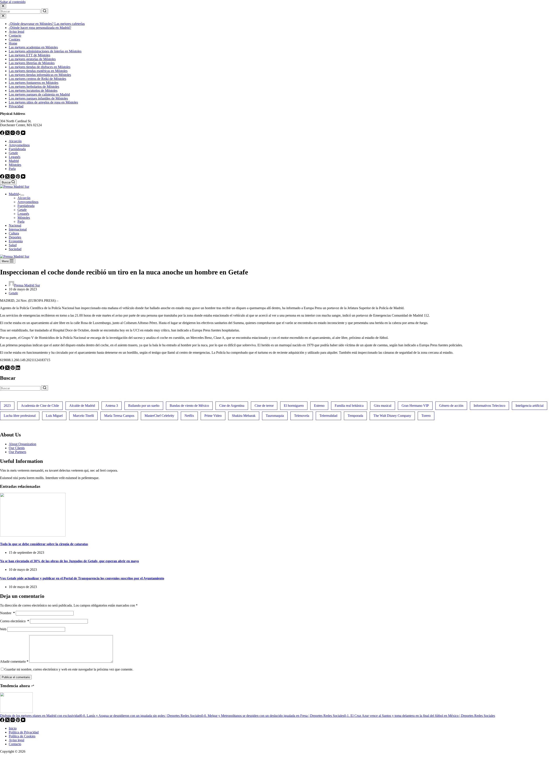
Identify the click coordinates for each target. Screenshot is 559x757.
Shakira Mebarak (243, 415)
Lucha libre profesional (20, 415)
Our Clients (17, 448)
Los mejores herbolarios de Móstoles (34, 86)
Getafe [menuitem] (13, 153)
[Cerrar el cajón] (3, 16)
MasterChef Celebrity (159, 415)
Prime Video (213, 415)
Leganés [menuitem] (14, 157)
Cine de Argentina (231, 405)
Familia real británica (349, 405)
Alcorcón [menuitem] (15, 141)
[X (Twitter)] (7, 134)
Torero (426, 415)
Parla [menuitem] (12, 169)
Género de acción (451, 405)
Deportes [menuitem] (15, 237)
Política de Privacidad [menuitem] (24, 732)
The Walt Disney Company (392, 415)
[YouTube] (23, 134)
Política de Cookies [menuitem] (22, 736)
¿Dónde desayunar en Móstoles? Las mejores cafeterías (47, 24)
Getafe (13, 293)
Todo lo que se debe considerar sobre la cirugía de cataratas (44, 544)
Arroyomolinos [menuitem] (19, 145)
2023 (7, 405)
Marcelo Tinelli (83, 415)
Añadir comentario (14, 661)
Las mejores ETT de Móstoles (29, 55)
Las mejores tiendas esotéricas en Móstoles (38, 71)
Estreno (319, 405)
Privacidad (16, 106)
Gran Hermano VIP (415, 405)
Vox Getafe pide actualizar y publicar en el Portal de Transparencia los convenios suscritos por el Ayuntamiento (82, 578)
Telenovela (301, 415)
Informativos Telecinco (489, 405)
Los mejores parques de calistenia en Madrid (39, 94)
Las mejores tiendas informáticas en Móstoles (40, 75)
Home (13, 43)
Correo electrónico (14, 621)
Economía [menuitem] (16, 241)
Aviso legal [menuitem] (16, 740)
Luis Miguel (54, 415)
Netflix (189, 415)
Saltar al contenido (13, 2)
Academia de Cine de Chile (40, 405)
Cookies (14, 39)
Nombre (7, 613)
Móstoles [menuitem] (15, 165)
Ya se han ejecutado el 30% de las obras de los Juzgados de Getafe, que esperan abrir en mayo (69, 561)
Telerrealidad (328, 415)
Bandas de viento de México (189, 405)
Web (3, 629)
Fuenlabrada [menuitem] (17, 149)
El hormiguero (294, 405)
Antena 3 (111, 405)
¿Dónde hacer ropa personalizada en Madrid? (40, 27)
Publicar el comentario (16, 677)
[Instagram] (13, 134)
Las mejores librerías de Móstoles (32, 63)
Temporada (355, 415)
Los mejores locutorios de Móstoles (33, 90)
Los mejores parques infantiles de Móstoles (38, 98)
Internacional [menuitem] (18, 229)
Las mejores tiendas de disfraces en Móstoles (39, 67)
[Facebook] (2, 134)
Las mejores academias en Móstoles (33, 47)
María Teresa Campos (119, 415)
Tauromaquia (275, 415)
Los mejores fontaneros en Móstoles (33, 82)
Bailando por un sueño (143, 405)
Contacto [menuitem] (15, 744)
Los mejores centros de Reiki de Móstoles (37, 79)
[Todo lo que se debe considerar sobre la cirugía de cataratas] (33, 535)
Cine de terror (264, 405)
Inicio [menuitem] (13, 728)
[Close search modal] (3, 6)
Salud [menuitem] (13, 245)
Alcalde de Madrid (82, 405)
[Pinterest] (18, 134)
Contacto (15, 35)
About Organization (22, 444)
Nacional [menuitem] (15, 225)
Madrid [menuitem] (14, 161)
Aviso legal (16, 31)
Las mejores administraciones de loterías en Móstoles (45, 51)
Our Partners (17, 452)
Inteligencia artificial (529, 405)
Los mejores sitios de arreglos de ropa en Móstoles (43, 102)
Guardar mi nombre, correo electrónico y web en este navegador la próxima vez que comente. (68, 669)
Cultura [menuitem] (14, 233)
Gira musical (382, 405)
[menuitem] (22, 195)
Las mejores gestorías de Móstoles (32, 59)
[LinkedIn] (18, 369)
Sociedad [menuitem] (15, 249)
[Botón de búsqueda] (44, 11)
